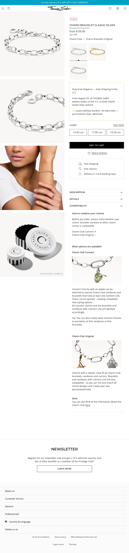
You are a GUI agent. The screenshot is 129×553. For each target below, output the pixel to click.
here (87, 405)
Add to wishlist (99, 153)
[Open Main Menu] (2, 8)
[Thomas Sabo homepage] (9, 8)
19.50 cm (115, 132)
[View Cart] (125, 8)
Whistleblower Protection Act (84, 537)
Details (74, 199)
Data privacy (60, 537)
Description (77, 192)
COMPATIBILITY (78, 205)
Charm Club (76, 38)
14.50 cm (78, 132)
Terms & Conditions (41, 537)
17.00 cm (97, 132)
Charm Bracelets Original (99, 38)
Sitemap (72, 544)
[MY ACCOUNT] (117, 8)
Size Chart (118, 124)
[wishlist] (110, 8)
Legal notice (58, 544)
